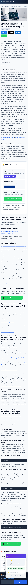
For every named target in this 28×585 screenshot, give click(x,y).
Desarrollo (6, 6)
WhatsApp (4, 35)
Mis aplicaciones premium (7, 332)
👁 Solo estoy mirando (16, 575)
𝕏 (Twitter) (11, 32)
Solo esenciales (7, 582)
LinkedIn (18, 32)
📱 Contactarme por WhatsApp (15, 568)
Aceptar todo (21, 582)
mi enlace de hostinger (6, 284)
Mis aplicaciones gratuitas (7, 137)
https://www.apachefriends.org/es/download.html (13, 358)
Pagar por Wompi (9, 176)
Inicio (2, 6)
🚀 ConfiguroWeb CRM (7, 1)
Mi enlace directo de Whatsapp (11, 298)
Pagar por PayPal (9, 187)
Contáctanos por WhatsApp (10, 544)
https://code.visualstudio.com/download (11, 386)
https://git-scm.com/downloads (9, 370)
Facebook (4, 32)
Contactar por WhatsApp (13, 199)
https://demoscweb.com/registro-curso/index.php (13, 246)
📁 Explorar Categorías (13, 572)
